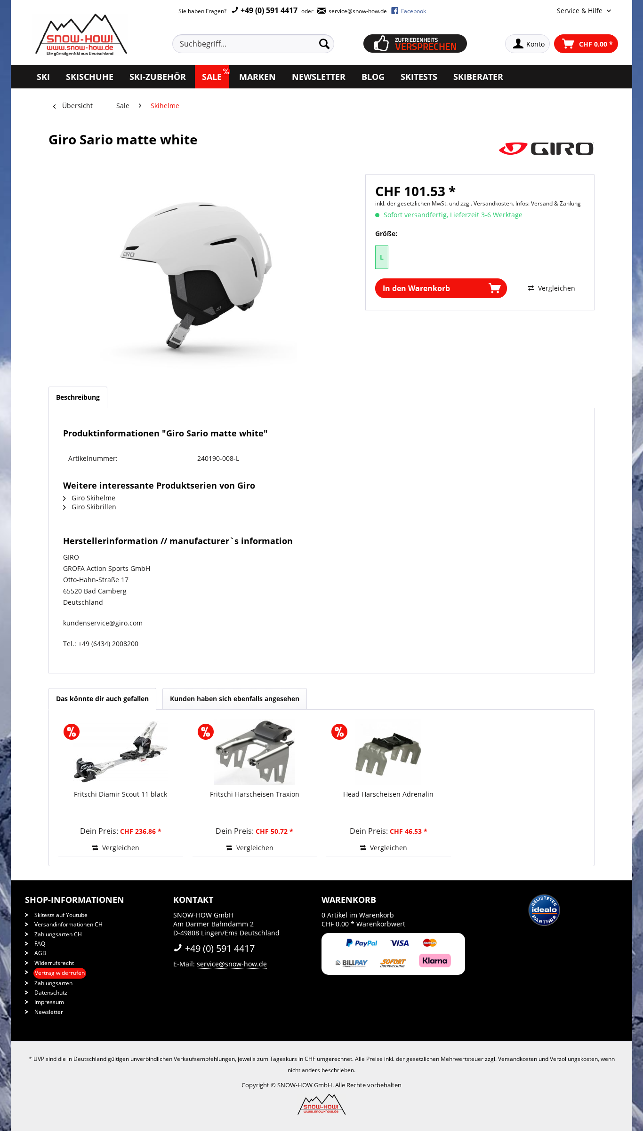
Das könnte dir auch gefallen (102, 698)
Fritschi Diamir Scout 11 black (120, 794)
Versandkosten (517, 1059)
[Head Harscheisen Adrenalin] (388, 752)
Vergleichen (555, 288)
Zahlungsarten (53, 983)
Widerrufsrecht (54, 963)
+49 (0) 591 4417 (268, 10)
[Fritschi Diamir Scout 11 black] (120, 752)
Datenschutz (50, 993)
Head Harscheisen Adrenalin (388, 794)
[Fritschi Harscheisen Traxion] (255, 752)
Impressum (49, 1002)
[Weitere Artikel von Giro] (546, 148)
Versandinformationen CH (68, 924)
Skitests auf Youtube (61, 915)
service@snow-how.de (232, 963)
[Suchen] (324, 43)
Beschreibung (78, 397)
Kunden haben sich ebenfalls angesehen (234, 698)
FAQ (39, 944)
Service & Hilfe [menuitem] (580, 10)
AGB (40, 953)
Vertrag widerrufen (60, 973)
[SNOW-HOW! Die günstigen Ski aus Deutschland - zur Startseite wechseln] (80, 35)
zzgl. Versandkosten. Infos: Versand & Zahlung (520, 203)
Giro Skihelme (92, 497)
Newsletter (48, 1012)
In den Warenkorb (416, 288)
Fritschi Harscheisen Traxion (254, 794)
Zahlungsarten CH (58, 934)
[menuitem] (264, 43)
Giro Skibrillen (93, 506)
